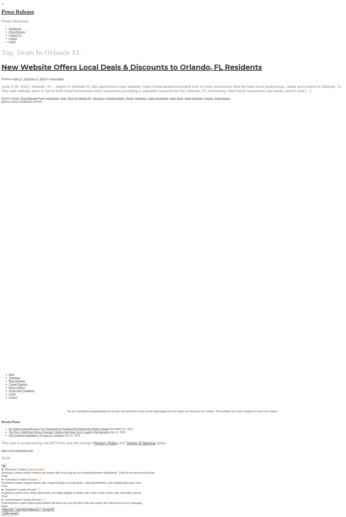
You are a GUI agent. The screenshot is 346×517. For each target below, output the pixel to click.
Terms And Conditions (21, 390)
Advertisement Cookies (18, 499)
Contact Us (15, 35)
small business (222, 98)
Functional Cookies (16, 479)
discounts (98, 98)
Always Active (35, 469)
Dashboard (15, 28)
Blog (11, 374)
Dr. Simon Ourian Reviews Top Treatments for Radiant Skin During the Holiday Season (59, 428)
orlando (208, 98)
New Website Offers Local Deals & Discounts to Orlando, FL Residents (131, 67)
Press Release (17, 11)
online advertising (158, 98)
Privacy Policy (17, 387)
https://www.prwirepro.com (17, 450)
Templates (14, 377)
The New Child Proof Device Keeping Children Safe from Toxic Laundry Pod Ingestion (59, 432)
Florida (129, 98)
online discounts (193, 98)
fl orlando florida (114, 98)
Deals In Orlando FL (79, 98)
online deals (176, 98)
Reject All (8, 509)
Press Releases (17, 31)
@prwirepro (57, 78)
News (16, 98)
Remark (32, 479)
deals (63, 98)
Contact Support (18, 384)
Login (12, 41)
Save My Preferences (27, 509)
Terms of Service (141, 443)
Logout (13, 38)
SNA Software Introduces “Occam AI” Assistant (36, 435)
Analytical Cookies (16, 489)
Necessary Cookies (16, 469)
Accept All (48, 509)
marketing (140, 98)
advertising (52, 98)
